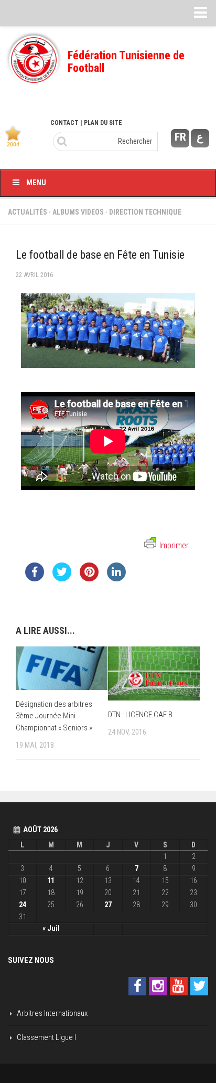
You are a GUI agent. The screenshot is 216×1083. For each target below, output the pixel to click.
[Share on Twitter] (61, 578)
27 (108, 904)
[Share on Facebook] (34, 578)
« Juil (51, 928)
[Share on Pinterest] (89, 578)
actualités (27, 212)
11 (51, 880)
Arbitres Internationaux (52, 1013)
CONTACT (64, 122)
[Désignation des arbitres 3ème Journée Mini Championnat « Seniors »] (61, 668)
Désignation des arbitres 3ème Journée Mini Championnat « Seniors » (54, 715)
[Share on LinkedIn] (116, 578)
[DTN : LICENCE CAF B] (154, 673)
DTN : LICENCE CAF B (140, 714)
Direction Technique (145, 212)
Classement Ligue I (46, 1037)
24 (22, 904)
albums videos (78, 212)
